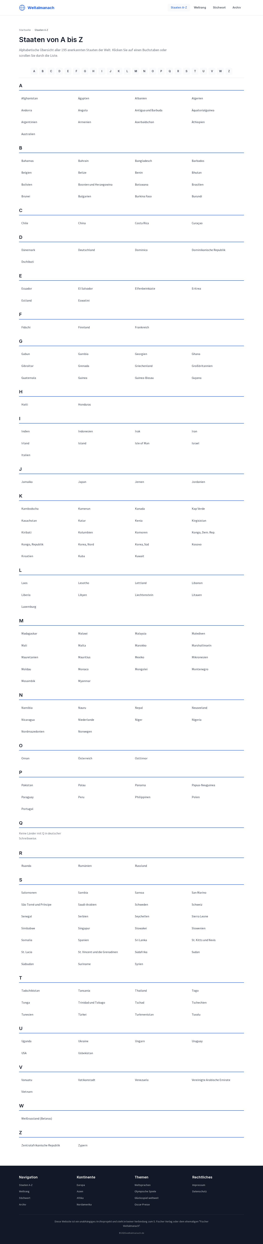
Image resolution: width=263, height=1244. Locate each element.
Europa (81, 1185)
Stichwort (219, 7)
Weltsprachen (143, 1185)
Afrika (80, 1198)
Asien (80, 1191)
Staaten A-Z (179, 7)
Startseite (25, 30)
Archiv (237, 7)
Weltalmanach (41, 7)
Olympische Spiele (145, 1191)
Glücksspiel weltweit (146, 1198)
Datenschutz (199, 1191)
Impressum (198, 1185)
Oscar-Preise (142, 1204)
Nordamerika (84, 1204)
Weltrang (200, 7)
